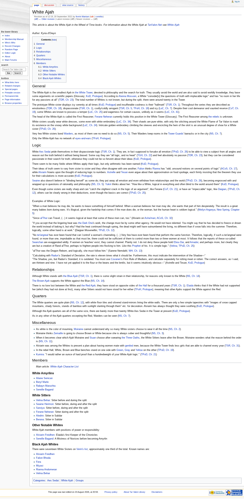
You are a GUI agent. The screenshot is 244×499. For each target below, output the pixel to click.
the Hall (143, 285)
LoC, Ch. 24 (89, 125)
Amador (194, 242)
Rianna (156, 168)
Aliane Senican (44, 378)
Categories (39, 480)
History (81, 5)
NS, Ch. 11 (45, 341)
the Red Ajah (88, 285)
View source (67, 5)
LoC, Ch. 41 (171, 112)
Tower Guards (175, 133)
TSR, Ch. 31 (232, 345)
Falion (141, 168)
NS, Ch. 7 (215, 133)
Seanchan (37, 242)
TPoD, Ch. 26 (47, 129)
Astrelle (111, 172)
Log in (237, 1)
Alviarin (42, 172)
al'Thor (43, 218)
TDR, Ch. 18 (54, 108)
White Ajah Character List (64, 366)
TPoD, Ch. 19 (165, 350)
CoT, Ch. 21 (170, 189)
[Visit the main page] (15, 14)
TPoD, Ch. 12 (106, 230)
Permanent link (11, 96)
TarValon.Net (155, 25)
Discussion (49, 5)
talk (92, 16)
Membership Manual (14, 39)
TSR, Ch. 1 (173, 104)
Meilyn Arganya (206, 209)
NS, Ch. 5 (123, 133)
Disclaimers (157, 492)
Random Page (11, 49)
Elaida (190, 285)
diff (36, 19)
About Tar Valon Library (134, 492)
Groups (80, 480)
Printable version (12, 92)
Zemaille (58, 333)
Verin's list (82, 449)
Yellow (139, 350)
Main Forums (11, 60)
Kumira (40, 354)
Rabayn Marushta (45, 386)
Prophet (136, 246)
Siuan (93, 337)
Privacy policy (110, 492)
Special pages (11, 89)
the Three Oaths (131, 337)
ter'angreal (42, 235)
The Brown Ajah (41, 281)
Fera (38, 462)
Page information (12, 99)
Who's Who (10, 42)
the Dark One (85, 223)
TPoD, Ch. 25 (137, 192)
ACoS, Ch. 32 (164, 218)
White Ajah (173, 25)
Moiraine (78, 329)
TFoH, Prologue (101, 138)
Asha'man (149, 218)
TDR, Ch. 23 (66, 100)
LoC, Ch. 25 (95, 112)
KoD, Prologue (94, 96)
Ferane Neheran (103, 116)
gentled (129, 345)
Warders (68, 133)
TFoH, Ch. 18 (140, 108)
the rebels (213, 116)
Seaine (36, 180)
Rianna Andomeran (46, 469)
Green (119, 350)
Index (7, 35)
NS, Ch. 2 (174, 329)
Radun (54, 255)
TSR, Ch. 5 (126, 108)
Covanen (116, 259)
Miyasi (39, 465)
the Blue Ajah (70, 276)
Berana (40, 419)
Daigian (222, 189)
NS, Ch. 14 (193, 276)
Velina (173, 246)
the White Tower (83, 92)
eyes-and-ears (83, 138)
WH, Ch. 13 (135, 250)
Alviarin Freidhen (45, 435)
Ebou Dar (179, 242)
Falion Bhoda (43, 458)
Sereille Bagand (44, 389)
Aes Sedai (45, 151)
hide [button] (54, 40)
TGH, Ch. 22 (144, 155)
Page (36, 5)
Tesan (124, 172)
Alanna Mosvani (127, 96)
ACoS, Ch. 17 (228, 168)
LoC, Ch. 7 (165, 108)
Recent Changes (12, 46)
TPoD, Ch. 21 (148, 354)
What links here (12, 82)
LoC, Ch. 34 (123, 121)
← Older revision (47, 19)
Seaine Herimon (45, 404)
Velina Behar (43, 400)
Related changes (12, 86)
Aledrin (40, 415)
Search (4, 65)
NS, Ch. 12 (77, 302)
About (7, 56)
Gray (127, 350)
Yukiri (108, 184)
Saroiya (40, 408)
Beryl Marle (42, 382)
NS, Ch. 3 (157, 333)
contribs (99, 16)
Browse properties (13, 103)
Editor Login (10, 53)
